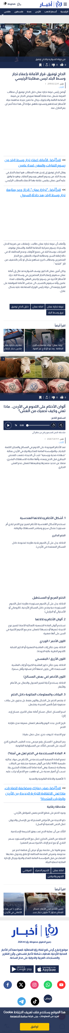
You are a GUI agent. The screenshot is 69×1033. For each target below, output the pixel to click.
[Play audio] (8, 425)
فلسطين (18, 11)
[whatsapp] (48, 985)
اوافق (34, 1026)
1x (16, 425)
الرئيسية (64, 11)
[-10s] (53, 425)
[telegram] (21, 1001)
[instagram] (34, 985)
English (12, 4)
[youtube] (61, 985)
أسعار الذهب (50, 11)
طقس (7, 11)
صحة (29, 11)
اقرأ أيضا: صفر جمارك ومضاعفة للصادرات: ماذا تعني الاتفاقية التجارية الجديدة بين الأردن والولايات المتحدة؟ (34, 793)
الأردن (38, 11)
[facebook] (8, 985)
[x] (21, 985)
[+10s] (61, 425)
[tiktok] (35, 1001)
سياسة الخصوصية (19, 1016)
